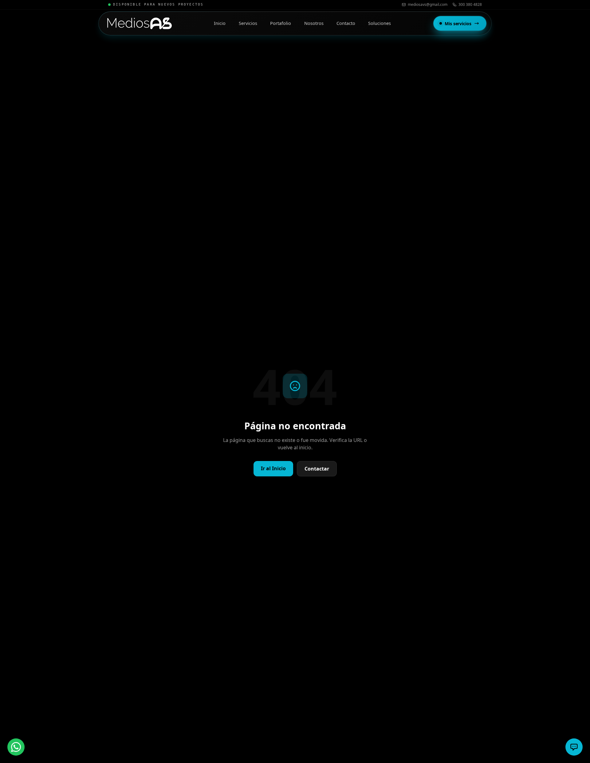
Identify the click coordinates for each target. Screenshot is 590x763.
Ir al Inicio (273, 468)
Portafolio (280, 23)
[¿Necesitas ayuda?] (574, 747)
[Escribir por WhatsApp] (16, 747)
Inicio (220, 23)
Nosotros (314, 23)
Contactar (317, 468)
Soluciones (379, 23)
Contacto (345, 23)
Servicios (248, 23)
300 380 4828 (470, 4)
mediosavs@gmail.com (427, 4)
